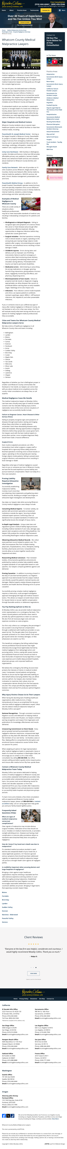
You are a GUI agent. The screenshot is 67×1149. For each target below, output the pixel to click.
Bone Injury (50, 81)
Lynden (4, 903)
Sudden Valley (7, 907)
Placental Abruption (53, 124)
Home (4, 10)
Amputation (51, 74)
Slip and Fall (50, 134)
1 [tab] (31, 967)
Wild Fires (50, 149)
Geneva (5, 922)
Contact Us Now (24, 22)
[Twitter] (8, 1116)
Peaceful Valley (7, 918)
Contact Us (46, 10)
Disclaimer (33, 999)
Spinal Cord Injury (52, 137)
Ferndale (5, 896)
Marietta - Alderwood (10, 915)
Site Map (42, 999)
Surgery (49, 139)
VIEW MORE (33, 973)
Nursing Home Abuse (53, 122)
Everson (5, 911)
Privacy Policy (23, 999)
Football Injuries (52, 105)
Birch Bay (5, 900)
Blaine (4, 892)
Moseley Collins (18, 1144)
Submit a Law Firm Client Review (33, 979)
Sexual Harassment (53, 131)
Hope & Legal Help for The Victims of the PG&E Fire (54, 110)
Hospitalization (52, 114)
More (63, 10)
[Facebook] (4, 1116)
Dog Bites (50, 102)
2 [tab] (33, 967)
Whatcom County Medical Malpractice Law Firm (13, 4)
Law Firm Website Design (55, 1144)
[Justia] (12, 1116)
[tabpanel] (33, 950)
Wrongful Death (52, 147)
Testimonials (34, 10)
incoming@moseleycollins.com (50, 1018)
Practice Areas (21, 10)
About (11, 10)
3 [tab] (36, 967)
